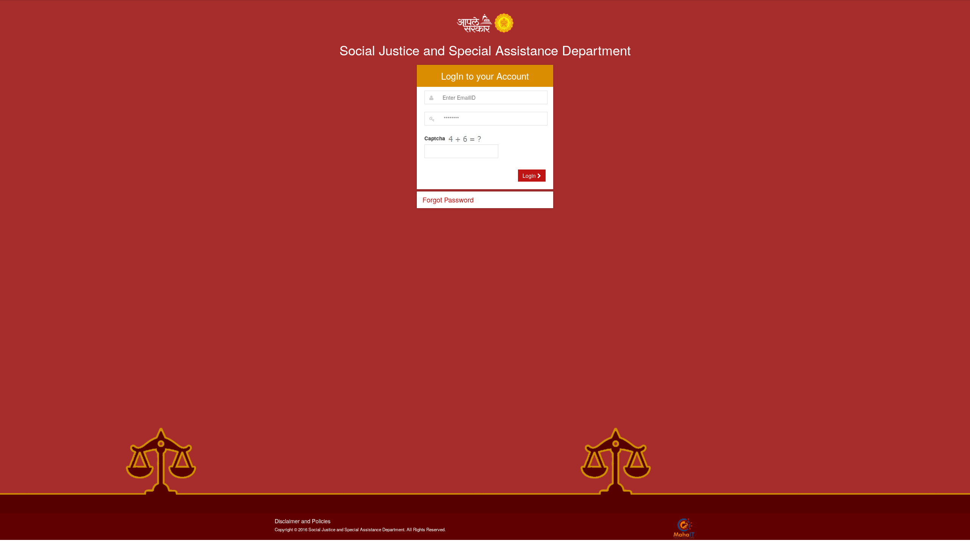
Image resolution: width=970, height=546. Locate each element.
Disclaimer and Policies (302, 521)
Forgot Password (448, 199)
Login (530, 176)
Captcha (434, 138)
